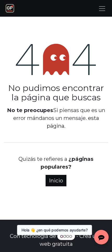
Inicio (56, 180)
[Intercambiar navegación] (102, 8)
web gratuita (56, 244)
